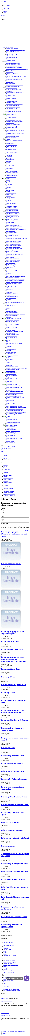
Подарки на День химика (12, 228)
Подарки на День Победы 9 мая (14, 248)
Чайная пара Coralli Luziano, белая (14, 797)
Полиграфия (9, 72)
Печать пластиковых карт (12, 86)
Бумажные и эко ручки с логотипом (15, 133)
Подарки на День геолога (12, 235)
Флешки (8, 362)
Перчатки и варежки (11, 171)
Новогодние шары (11, 432)
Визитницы (9, 301)
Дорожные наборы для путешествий (15, 410)
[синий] (15, 520)
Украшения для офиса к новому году (15, 279)
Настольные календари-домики (14, 79)
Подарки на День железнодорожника (15, 253)
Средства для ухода (11, 309)
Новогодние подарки (11, 425)
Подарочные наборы (11, 384)
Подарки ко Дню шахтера (12, 225)
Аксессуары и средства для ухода (14, 306)
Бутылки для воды (11, 185)
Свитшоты (9, 155)
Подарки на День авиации (13, 255)
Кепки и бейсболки (11, 146)
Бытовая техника (10, 371)
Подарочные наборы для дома (13, 396)
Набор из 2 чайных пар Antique (12, 830)
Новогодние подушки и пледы (14, 438)
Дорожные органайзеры (12, 296)
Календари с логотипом (12, 77)
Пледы (8, 308)
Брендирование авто (11, 57)
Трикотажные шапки (11, 175)
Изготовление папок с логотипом (14, 85)
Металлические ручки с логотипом (15, 130)
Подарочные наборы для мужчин (14, 391)
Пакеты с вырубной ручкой (13, 64)
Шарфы (8, 174)
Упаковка (8, 416)
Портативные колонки (12, 366)
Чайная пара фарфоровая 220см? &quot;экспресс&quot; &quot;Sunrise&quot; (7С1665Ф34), (14, 659)
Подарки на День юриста (12, 261)
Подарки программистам (12, 237)
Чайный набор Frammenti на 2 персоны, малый (12, 926)
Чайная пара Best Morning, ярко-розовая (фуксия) (13, 729)
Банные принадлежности (12, 320)
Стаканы (8, 187)
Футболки (8, 142)
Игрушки (8, 317)
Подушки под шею (11, 325)
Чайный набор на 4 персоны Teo (13, 879)
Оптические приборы (11, 321)
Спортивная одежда (11, 166)
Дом (7, 304)
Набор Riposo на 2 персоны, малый (14, 917)
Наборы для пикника (11, 327)
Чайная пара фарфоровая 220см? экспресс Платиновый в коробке (13, 711)
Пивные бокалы (10, 190)
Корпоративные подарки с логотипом (15, 269)
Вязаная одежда (10, 441)
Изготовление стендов (12, 115)
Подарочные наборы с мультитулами (15, 404)
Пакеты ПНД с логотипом (13, 63)
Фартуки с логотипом (11, 152)
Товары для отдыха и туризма (13, 318)
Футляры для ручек (11, 137)
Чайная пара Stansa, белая (10, 669)
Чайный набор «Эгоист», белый (12, 756)
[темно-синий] (15, 522)
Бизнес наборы (10, 400)
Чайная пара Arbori (8, 748)
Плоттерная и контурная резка (13, 126)
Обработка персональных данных (11, 990)
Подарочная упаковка (11, 420)
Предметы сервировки (12, 209)
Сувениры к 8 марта (11, 264)
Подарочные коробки (11, 419)
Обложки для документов (12, 287)
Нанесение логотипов (11, 88)
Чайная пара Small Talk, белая (12, 649)
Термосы (8, 196)
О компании (6, 5)
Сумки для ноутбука (11, 352)
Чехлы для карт (10, 285)
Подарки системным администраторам (16, 229)
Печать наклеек (10, 82)
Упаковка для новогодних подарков (15, 436)
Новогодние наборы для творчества (15, 280)
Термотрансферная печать (12, 105)
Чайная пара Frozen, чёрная (11, 564)
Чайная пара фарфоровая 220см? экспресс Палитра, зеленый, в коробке (14, 534)
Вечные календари (11, 286)
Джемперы (9, 158)
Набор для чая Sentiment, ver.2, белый (15, 838)
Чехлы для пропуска (11, 271)
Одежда (8, 139)
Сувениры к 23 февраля (12, 251)
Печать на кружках (11, 94)
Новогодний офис (10, 442)
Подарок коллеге (10, 263)
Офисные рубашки (11, 149)
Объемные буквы (10, 56)
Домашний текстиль (11, 311)
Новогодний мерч (10, 426)
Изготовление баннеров (12, 53)
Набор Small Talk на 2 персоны (12, 771)
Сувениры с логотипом (12, 219)
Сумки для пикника (11, 349)
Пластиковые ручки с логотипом (14, 131)
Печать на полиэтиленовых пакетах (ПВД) (17, 69)
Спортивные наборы (11, 394)
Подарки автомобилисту (12, 223)
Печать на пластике (11, 98)
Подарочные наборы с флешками (14, 409)
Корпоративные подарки (9, 962)
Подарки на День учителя (12, 242)
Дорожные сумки (10, 353)
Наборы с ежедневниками (12, 216)
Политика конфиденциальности (11, 989)
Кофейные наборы (11, 193)
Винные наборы (10, 401)
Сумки (8, 340)
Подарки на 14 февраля (12, 266)
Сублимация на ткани (11, 101)
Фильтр (4, 508)
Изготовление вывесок (12, 48)
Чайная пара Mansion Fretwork (12, 763)
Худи (7, 153)
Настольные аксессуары (12, 293)
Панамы (8, 148)
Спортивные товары (11, 337)
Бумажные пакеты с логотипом (14, 67)
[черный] (15, 519)
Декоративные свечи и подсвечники (15, 314)
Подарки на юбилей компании (14, 226)
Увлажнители (9, 359)
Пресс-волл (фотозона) (12, 127)
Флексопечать (9, 110)
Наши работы (6, 8)
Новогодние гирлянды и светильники (15, 276)
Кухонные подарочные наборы (14, 385)
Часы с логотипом (10, 305)
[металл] (15, 514)
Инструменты (9, 339)
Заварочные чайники (11, 206)
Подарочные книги (11, 298)
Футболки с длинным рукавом (14, 140)
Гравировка (9, 91)
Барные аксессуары (11, 207)
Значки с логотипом (11, 374)
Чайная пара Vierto (8, 693)
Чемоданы (9, 346)
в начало (4, 1033)
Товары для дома (7, 963)
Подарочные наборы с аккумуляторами (16, 412)
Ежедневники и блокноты (12, 212)
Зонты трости (9, 381)
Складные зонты (10, 382)
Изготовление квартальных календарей (16, 76)
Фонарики (9, 323)
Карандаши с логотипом (12, 136)
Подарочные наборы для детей (14, 387)
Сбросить (26, 530)
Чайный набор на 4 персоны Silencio (14, 864)
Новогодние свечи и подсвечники (14, 439)
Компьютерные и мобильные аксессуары (16, 368)
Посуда (8, 178)
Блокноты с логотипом (12, 73)
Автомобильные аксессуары (13, 328)
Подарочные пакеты (11, 418)
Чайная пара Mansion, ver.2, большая (14, 720)
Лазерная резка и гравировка (13, 120)
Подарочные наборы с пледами (14, 406)
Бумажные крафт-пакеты (12, 66)
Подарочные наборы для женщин (14, 393)
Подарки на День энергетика (13, 241)
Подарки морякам (10, 231)
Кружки (8, 181)
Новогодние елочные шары (13, 274)
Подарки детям (10, 257)
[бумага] (15, 512)
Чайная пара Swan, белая (10, 641)
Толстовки (9, 156)
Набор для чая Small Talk (10, 822)
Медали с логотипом (11, 375)
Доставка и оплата (5, 936)
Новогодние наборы (11, 434)
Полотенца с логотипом (12, 312)
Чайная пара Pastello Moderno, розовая (15, 805)
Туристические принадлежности (14, 331)
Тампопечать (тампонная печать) (14, 104)
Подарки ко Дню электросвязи (14, 250)
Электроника (9, 356)
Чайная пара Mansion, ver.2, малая (13, 685)
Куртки (8, 162)
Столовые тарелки (11, 203)
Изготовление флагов (11, 54)
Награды (8, 273)
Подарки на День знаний (12, 258)
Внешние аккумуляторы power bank (15, 361)
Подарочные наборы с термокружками (16, 407)
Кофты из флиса (10, 159)
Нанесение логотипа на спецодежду (15, 92)
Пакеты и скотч (10, 61)
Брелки (8, 295)
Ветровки (8, 161)
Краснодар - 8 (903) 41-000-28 (8, 446)
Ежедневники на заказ (12, 215)
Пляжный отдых (10, 330)
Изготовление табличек (12, 118)
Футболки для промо (11, 145)
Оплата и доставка (8, 6)
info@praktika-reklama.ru (6, 448)
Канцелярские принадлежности (14, 283)
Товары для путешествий (12, 334)
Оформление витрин (11, 58)
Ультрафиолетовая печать (12, 108)
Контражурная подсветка (12, 51)
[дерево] (15, 515)
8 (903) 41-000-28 (5, 998)
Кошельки (8, 299)
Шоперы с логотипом (11, 342)
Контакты (3, 15)
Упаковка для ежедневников (13, 422)
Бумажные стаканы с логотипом (14, 183)
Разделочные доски (11, 204)
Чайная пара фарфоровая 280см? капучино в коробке (13, 633)
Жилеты (8, 150)
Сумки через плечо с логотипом (14, 343)
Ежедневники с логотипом (13, 213)
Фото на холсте (10, 123)
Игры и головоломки (11, 336)
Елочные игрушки (11, 429)
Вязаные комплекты (11, 177)
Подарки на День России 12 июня (14, 254)
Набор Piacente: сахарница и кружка (14, 871)
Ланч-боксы (9, 199)
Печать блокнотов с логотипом (14, 218)
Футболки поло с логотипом (13, 111)
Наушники (9, 365)
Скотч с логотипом (11, 70)
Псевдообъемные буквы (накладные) (15, 50)
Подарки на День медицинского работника (17, 234)
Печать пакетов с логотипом (13, 96)
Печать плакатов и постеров (13, 124)
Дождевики (9, 164)
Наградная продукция (11, 372)
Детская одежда (10, 165)
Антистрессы (9, 289)
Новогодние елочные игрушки (14, 282)
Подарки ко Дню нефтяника (13, 244)
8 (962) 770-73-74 (5, 1013)
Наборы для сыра (10, 403)
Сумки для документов (12, 355)
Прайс (5, 11)
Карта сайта (6, 986)
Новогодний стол (10, 435)
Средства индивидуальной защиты (15, 302)
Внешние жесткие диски (12, 369)
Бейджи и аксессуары (11, 270)
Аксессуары (9, 169)
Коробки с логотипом (11, 423)
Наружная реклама (8, 942)
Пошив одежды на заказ (12, 172)
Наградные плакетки (11, 378)
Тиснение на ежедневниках (13, 107)
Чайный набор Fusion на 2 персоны (14, 779)
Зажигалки (9, 292)
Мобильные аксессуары (12, 358)
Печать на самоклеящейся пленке (14, 121)
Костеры (8, 200)
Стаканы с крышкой (11, 188)
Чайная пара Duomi (8, 677)
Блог (4, 12)
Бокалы (8, 191)
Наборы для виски (11, 399)
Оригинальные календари (12, 277)
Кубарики (8, 80)
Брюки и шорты (10, 168)
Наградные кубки (10, 377)
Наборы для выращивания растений (15, 397)
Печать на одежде (10, 95)
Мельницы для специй (12, 210)
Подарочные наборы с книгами (14, 413)
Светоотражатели (10, 222)
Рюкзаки (8, 350)
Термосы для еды (10, 197)
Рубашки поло (10, 143)
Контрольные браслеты (12, 221)
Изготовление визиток (12, 75)
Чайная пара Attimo (8, 846)
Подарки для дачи (10, 333)
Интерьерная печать (11, 114)
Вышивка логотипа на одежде (13, 89)
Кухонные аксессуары (11, 201)
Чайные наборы (10, 194)
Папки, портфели (10, 290)
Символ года (9, 428)
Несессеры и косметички (12, 347)
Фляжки (8, 180)
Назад (2, 451)
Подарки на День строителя (13, 247)
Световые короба (10, 60)
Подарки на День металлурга (13, 245)
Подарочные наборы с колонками (14, 415)
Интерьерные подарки (12, 315)
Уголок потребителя (11, 117)
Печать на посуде (10, 99)
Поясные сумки (10, 344)
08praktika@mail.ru (5, 1015)
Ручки (7, 129)
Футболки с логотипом (12, 112)
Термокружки (9, 184)
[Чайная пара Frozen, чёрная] (11, 560)
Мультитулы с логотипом (12, 324)
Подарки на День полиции (13, 260)
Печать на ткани (10, 102)
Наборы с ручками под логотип (14, 134)
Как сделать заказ (7, 9)
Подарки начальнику (11, 232)
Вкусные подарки (10, 267)
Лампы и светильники (12, 363)
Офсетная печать (10, 83)
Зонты (8, 380)
